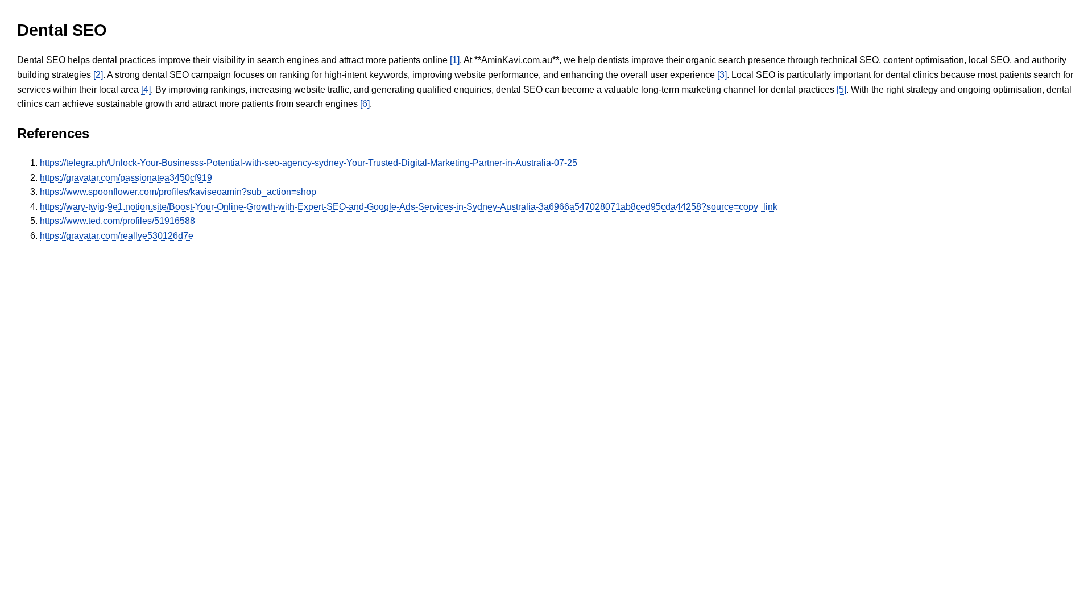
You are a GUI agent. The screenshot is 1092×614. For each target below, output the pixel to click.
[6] (365, 104)
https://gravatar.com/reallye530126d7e (116, 235)
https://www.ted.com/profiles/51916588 (117, 221)
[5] (841, 89)
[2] (98, 75)
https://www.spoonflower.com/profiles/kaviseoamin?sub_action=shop (178, 192)
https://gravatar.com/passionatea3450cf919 (126, 177)
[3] (722, 75)
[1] (455, 60)
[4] (146, 89)
